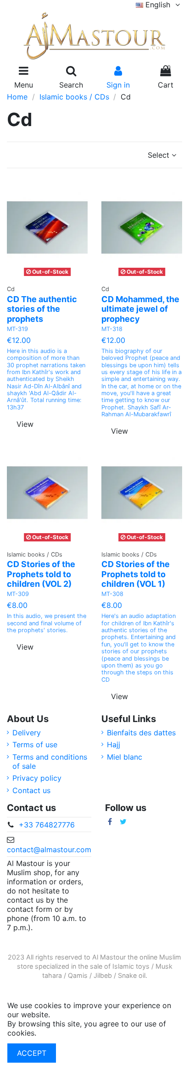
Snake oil (131, 975)
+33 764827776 (47, 824)
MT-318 (111, 328)
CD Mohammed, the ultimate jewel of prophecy (140, 309)
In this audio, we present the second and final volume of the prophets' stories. (46, 623)
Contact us (31, 790)
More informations (70, 1032)
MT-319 (17, 328)
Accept (31, 1053)
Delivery (26, 732)
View (25, 424)
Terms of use (34, 744)
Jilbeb (103, 975)
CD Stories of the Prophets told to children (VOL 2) (41, 574)
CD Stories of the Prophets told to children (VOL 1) (135, 574)
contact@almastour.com (49, 849)
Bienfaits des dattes (141, 732)
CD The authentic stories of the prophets (42, 309)
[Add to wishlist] (40, 276)
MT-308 (112, 593)
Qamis (78, 975)
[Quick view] (59, 276)
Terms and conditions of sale (49, 761)
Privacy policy (36, 778)
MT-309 (18, 593)
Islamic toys (131, 966)
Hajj (113, 744)
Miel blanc (124, 756)
